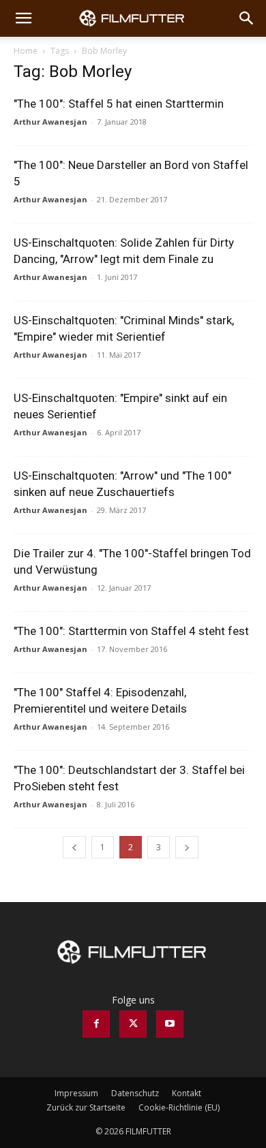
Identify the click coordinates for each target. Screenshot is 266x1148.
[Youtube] (169, 1024)
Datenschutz (135, 1093)
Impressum (76, 1093)
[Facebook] (96, 1024)
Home (26, 51)
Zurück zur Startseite (85, 1107)
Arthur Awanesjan (50, 122)
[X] (133, 1024)
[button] (23, 18)
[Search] (247, 18)
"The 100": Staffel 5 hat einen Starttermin (119, 103)
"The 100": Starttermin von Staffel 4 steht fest (131, 631)
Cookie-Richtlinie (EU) (179, 1107)
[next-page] (186, 847)
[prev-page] (74, 847)
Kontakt (186, 1093)
